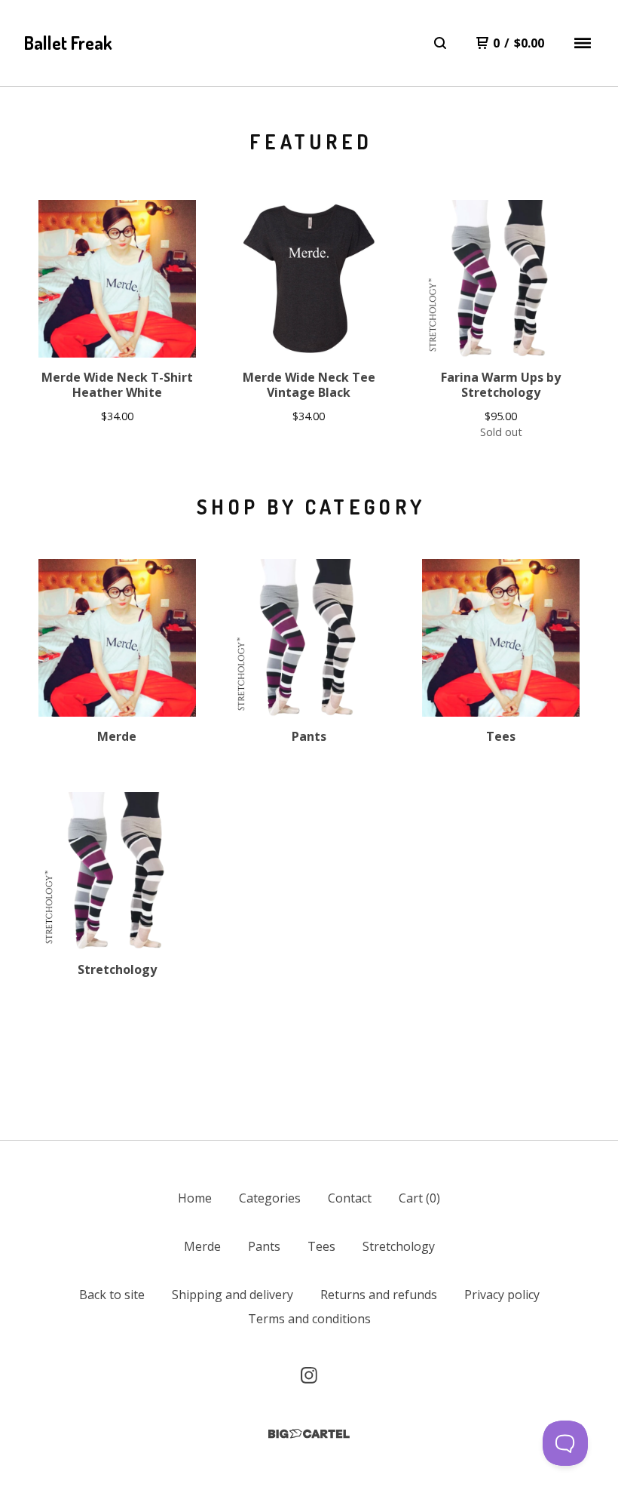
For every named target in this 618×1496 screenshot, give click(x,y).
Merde (202, 1246)
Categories (270, 1198)
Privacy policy (502, 1294)
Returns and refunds (378, 1294)
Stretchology (399, 1246)
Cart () (419, 1198)
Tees (321, 1246)
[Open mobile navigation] (582, 43)
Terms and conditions (309, 1318)
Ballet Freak (68, 42)
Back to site (112, 1294)
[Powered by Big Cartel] (309, 1434)
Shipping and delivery (232, 1294)
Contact (350, 1198)
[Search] (440, 43)
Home (195, 1198)
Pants (264, 1246)
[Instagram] (309, 1375)
